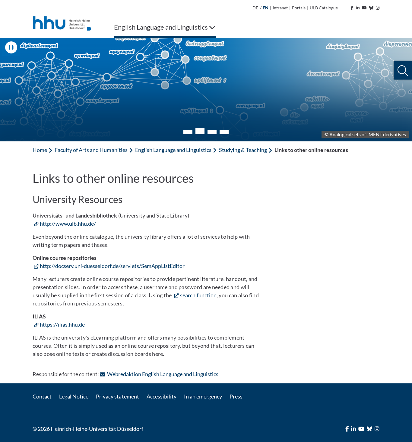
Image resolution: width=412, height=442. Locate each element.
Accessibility (161, 396)
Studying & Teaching (243, 150)
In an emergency (203, 396)
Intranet (280, 7)
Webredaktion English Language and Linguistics (162, 374)
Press (236, 396)
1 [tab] (187, 132)
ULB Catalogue (324, 7)
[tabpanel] (206, 89)
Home (40, 150)
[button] (403, 70)
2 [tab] (199, 131)
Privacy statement (117, 396)
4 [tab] (224, 132)
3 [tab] (212, 132)
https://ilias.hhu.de (62, 324)
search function (198, 295)
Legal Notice (73, 396)
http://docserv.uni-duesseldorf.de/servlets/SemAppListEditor (112, 266)
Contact (42, 396)
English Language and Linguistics (173, 150)
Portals (299, 7)
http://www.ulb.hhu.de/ (68, 223)
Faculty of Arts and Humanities (91, 150)
